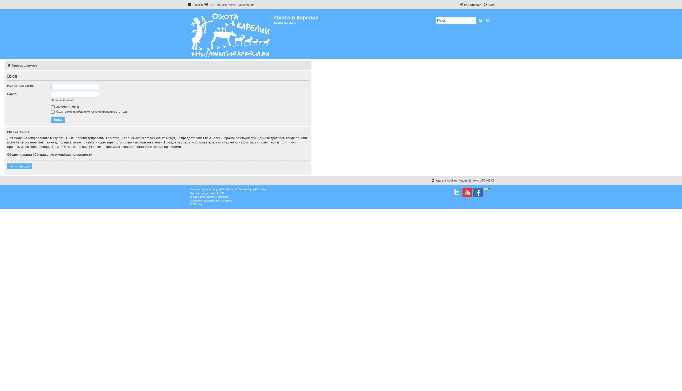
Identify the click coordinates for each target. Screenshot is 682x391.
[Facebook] (478, 192)
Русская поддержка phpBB (207, 193)
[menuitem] (209, 5)
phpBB (220, 189)
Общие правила (19, 155)
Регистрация (20, 166)
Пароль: (13, 94)
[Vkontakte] (456, 192)
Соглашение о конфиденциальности (63, 155)
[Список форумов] (231, 34)
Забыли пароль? (62, 100)
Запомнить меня (67, 106)
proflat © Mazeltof (217, 196)
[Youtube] (467, 192)
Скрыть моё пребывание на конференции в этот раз (91, 111)
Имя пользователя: (21, 85)
